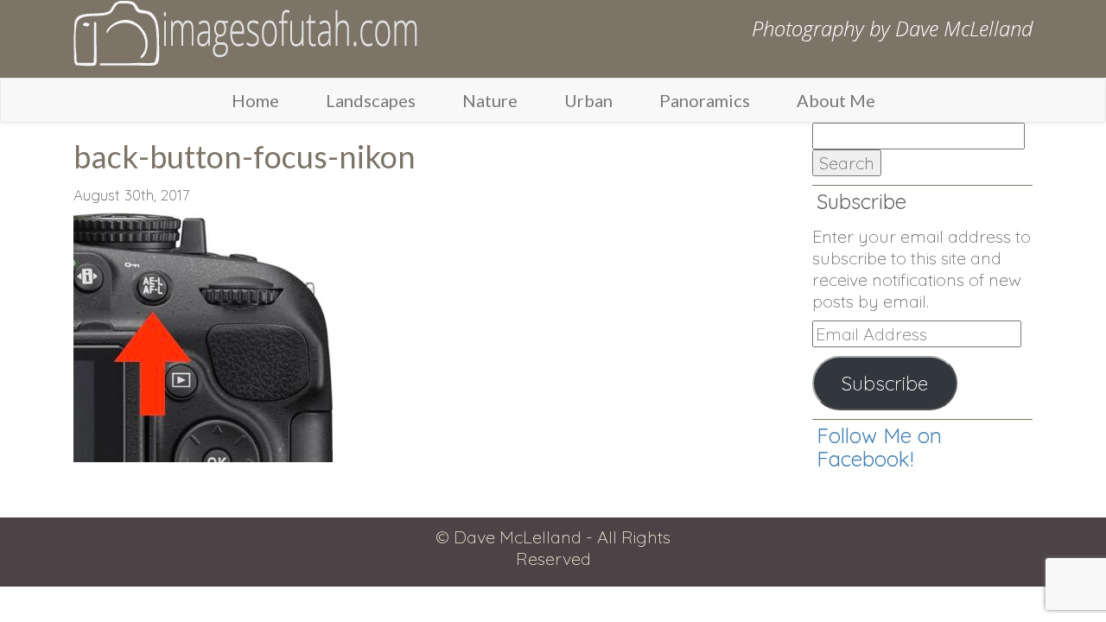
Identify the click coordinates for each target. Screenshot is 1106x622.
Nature (490, 100)
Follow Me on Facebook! (879, 446)
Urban (588, 100)
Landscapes (371, 100)
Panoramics (704, 100)
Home (255, 100)
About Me (836, 100)
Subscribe (885, 383)
